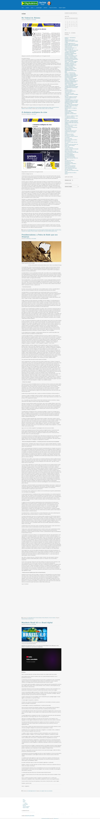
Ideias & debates (39, 107)
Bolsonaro (23, 618)
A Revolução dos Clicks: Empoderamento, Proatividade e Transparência (70, 163)
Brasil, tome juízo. (68, 140)
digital (43, 790)
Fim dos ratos (67, 146)
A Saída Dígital (39, 7)
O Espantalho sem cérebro (69, 93)
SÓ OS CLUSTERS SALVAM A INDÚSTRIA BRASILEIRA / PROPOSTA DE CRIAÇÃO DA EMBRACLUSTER (71, 105)
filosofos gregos (51, 231)
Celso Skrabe (34, 19)
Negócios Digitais (62, 7)
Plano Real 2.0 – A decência (69, 135)
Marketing (43, 107)
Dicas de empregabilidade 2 (70, 154)
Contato (27, 7)
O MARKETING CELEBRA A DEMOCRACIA (71, 100)
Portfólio (32, 815)
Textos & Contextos (53, 7)
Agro (37, 108)
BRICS (42, 231)
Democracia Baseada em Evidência (71, 139)
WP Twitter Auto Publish (45, 818)
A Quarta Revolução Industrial (70, 167)
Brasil (26, 618)
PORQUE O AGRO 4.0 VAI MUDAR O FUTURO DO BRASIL (71, 111)
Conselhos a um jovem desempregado (71, 148)
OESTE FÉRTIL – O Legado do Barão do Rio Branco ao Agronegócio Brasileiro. (71, 121)
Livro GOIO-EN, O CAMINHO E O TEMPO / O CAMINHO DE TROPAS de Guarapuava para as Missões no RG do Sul (71, 117)
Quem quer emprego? (68, 169)
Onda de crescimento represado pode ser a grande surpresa (71, 153)
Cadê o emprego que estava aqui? (71, 168)
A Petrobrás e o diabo (68, 150)
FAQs (26, 803)
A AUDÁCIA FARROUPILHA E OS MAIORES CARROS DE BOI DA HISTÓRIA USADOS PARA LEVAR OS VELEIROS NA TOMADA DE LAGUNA (71, 45)
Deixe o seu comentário (49, 108)
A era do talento (67, 99)
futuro (41, 108)
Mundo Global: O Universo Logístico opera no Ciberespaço (71, 126)
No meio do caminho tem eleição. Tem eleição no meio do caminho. (71, 145)
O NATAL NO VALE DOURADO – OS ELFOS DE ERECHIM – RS (70, 48)
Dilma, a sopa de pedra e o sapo (70, 151)
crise (38, 108)
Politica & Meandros (45, 617)
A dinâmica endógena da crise (34, 112)
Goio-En (37, 229)
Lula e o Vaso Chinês (68, 138)
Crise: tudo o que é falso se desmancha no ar (69, 161)
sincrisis (55, 231)
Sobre (32, 7)
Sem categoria (28, 231)
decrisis (47, 231)
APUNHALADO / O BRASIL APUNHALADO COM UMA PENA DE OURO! (70, 113)
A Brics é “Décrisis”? (68, 92)
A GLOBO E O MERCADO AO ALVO (70, 97)
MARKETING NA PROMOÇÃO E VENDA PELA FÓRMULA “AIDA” (71, 103)
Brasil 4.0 (45, 7)
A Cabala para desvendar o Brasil (71, 130)
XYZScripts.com (56, 818)
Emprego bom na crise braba (70, 156)
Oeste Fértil (53, 107)
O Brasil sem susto (68, 129)
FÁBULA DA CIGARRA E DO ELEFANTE (71, 96)
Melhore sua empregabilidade (70, 165)
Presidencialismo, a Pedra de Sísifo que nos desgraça (40, 236)
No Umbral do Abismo (31, 18)
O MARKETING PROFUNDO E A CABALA (71, 101)
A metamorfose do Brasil (69, 134)
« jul (65, 29)
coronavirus (30, 618)
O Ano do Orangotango (69, 147)
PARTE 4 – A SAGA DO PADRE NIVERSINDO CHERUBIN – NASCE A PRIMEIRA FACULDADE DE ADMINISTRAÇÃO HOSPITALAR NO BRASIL (70, 69)
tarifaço (43, 108)
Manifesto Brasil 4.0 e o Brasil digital (37, 623)
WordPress (28, 815)
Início (23, 7)
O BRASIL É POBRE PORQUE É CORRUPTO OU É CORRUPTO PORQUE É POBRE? (71, 41)
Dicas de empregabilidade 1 (70, 155)
